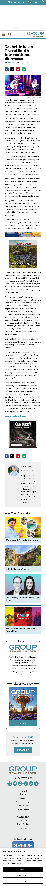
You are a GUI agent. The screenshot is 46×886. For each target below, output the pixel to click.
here (23, 674)
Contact (23, 832)
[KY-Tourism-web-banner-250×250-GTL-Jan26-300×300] (23, 449)
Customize (23, 875)
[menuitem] (3, 34)
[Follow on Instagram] (20, 783)
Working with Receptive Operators (22, 540)
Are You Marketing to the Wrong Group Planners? (20, 629)
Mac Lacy (11, 62)
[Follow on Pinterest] (31, 783)
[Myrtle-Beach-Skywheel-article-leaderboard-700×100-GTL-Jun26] (23, 236)
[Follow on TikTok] (25, 783)
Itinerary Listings (23, 801)
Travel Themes (23, 809)
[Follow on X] (9, 783)
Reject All (23, 881)
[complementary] (23, 867)
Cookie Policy (16, 863)
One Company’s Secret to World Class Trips (23, 598)
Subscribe (23, 828)
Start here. (33, 2)
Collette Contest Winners (17, 568)
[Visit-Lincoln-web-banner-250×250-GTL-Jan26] (23, 269)
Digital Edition (23, 824)
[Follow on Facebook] (15, 783)
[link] (7, 69)
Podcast (23, 798)
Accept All (23, 869)
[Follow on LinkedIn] (36, 783)
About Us (23, 820)
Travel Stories (23, 805)
